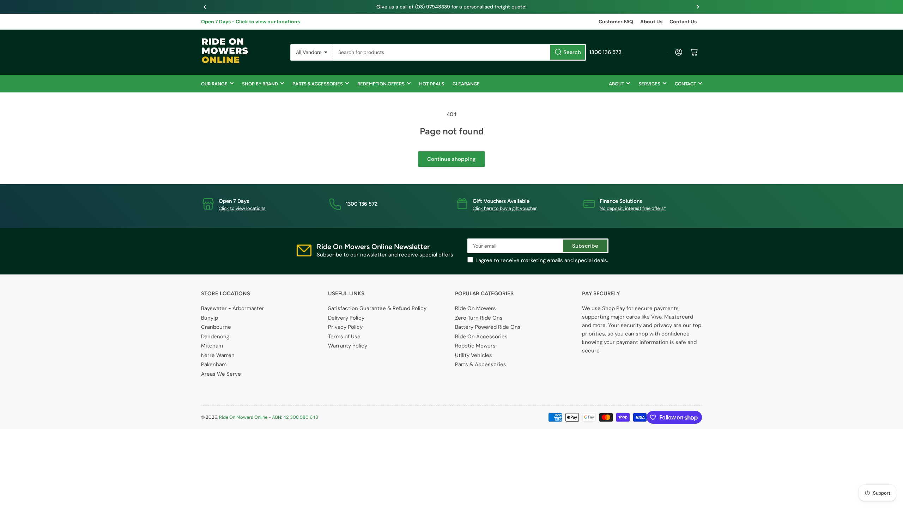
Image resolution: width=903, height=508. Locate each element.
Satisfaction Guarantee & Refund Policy (377, 308)
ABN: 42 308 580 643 (295, 417)
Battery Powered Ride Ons (488, 327)
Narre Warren (218, 355)
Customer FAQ (616, 21)
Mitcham (212, 345)
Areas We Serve (221, 373)
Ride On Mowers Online (243, 417)
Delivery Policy (346, 317)
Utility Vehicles (473, 355)
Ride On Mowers (475, 308)
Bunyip (209, 317)
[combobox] (459, 52)
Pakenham (213, 364)
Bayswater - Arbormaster (232, 308)
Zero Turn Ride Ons (479, 317)
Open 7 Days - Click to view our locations (250, 21)
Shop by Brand (260, 83)
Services (649, 83)
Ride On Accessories (481, 336)
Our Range (214, 83)
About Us (651, 21)
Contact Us (683, 21)
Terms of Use (344, 336)
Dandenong (215, 336)
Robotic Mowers (475, 345)
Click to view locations (242, 208)
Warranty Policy (347, 345)
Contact (685, 83)
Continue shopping (451, 159)
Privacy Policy (345, 327)
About (616, 83)
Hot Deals (431, 83)
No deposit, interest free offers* (633, 208)
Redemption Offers (381, 83)
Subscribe (585, 245)
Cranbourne (216, 327)
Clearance (466, 83)
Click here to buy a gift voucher (505, 208)
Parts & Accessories (317, 83)
